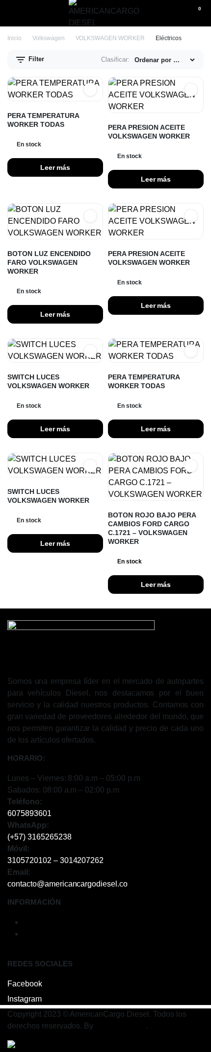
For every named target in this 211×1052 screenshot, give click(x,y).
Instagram (24, 999)
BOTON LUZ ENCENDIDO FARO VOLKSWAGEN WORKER (49, 262)
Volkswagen (48, 38)
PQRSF (37, 934)
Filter (35, 59)
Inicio (14, 38)
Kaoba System (120, 1026)
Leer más (55, 167)
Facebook (24, 984)
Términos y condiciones (64, 922)
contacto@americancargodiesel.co (67, 884)
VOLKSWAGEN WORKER (110, 38)
